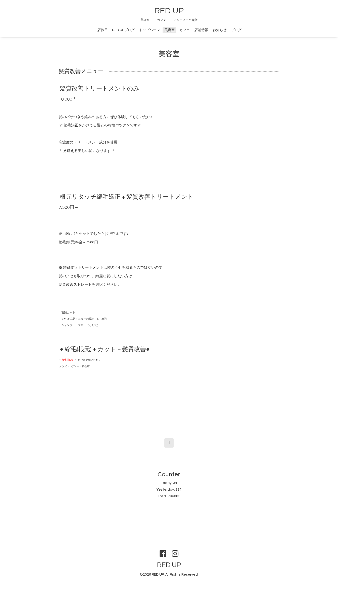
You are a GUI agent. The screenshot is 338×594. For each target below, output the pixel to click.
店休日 (102, 30)
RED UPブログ (123, 30)
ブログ (236, 30)
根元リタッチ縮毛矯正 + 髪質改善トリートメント (127, 197)
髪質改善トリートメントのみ (99, 89)
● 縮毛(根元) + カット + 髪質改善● (105, 349)
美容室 (169, 30)
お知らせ (219, 30)
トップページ (149, 30)
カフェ (184, 30)
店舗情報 (201, 30)
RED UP (169, 10)
